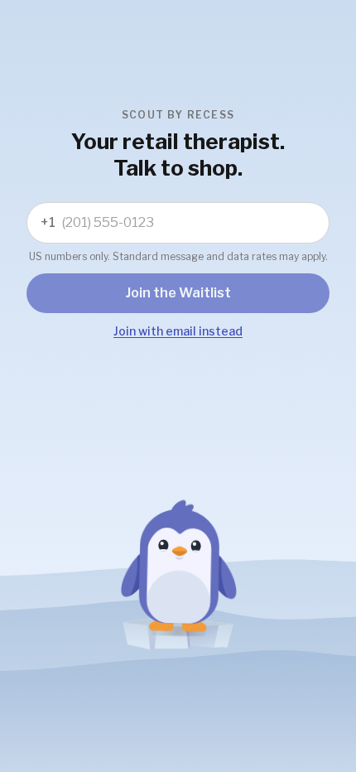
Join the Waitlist (178, 293)
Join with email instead (178, 331)
